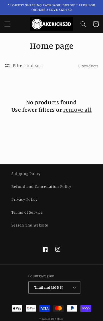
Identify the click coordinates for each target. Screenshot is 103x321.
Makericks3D (56, 318)
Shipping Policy (26, 173)
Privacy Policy (24, 199)
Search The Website (29, 224)
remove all (77, 109)
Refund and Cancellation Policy (41, 186)
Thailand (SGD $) (48, 287)
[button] (7, 24)
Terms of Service (27, 212)
